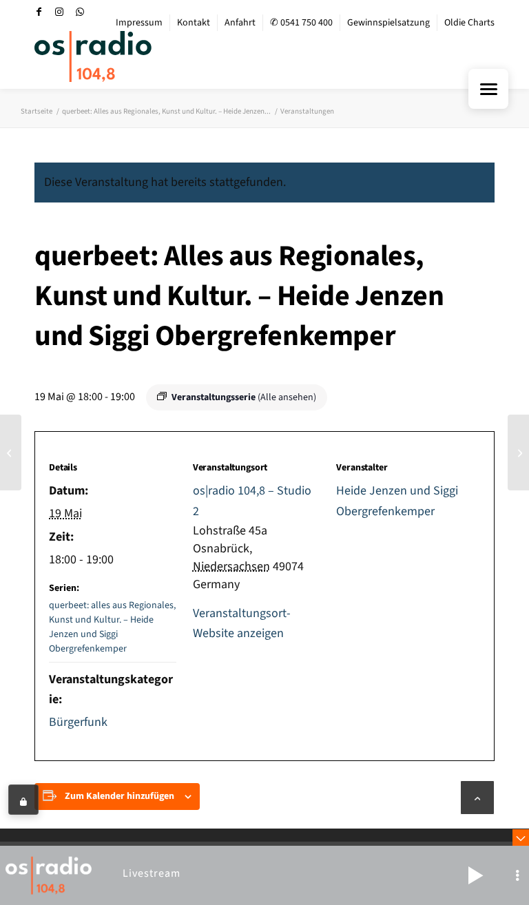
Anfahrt (240, 23)
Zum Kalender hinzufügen (119, 796)
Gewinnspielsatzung (388, 23)
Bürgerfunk (78, 722)
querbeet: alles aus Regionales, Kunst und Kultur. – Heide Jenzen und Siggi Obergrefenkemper (112, 627)
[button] (475, 875)
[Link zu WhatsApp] (80, 11)
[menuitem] (139, 22)
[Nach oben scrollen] (477, 797)
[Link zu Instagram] (59, 11)
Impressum (139, 23)
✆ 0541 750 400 (301, 23)
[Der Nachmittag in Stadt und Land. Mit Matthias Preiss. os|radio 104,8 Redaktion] (10, 452)
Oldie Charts (469, 23)
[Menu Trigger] (488, 89)
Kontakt (193, 23)
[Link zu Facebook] (38, 11)
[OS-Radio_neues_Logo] (93, 56)
